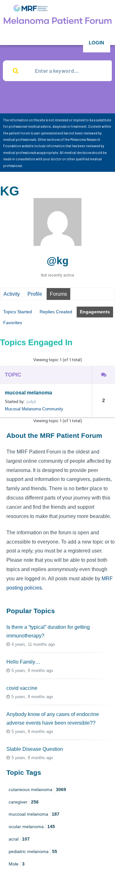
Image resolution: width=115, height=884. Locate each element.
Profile (34, 294)
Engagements (95, 311)
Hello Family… (23, 662)
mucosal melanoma (28, 392)
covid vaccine (21, 688)
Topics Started (17, 311)
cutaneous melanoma (37, 789)
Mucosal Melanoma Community (34, 409)
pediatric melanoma (33, 851)
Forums (58, 294)
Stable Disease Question (34, 749)
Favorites (12, 322)
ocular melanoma (32, 826)
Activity (12, 294)
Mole (17, 863)
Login (96, 42)
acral (19, 839)
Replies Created (56, 311)
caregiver (24, 801)
